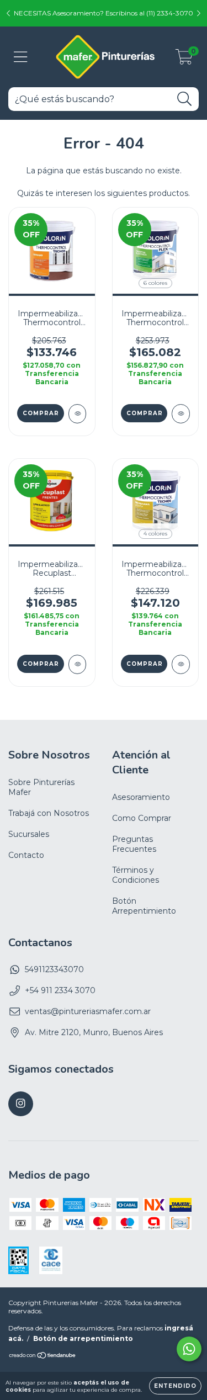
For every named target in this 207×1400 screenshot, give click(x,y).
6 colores (155, 283)
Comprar (41, 413)
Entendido (175, 1386)
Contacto (26, 855)
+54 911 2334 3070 (60, 990)
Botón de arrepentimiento (83, 1338)
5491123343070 (54, 969)
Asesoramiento (141, 797)
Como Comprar (141, 818)
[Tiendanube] (42, 1357)
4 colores (155, 533)
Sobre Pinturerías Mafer (41, 787)
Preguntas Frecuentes (134, 844)
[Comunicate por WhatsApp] (189, 1349)
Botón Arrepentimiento (144, 906)
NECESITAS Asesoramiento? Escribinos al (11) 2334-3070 (103, 13)
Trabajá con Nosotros (48, 813)
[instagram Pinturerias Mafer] (20, 1103)
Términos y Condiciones (135, 875)
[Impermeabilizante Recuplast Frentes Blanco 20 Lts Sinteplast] (77, 664)
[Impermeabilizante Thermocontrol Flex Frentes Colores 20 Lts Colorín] (181, 413)
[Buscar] (185, 99)
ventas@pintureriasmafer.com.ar (88, 1011)
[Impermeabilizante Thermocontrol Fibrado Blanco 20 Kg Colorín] (77, 413)
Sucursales (28, 834)
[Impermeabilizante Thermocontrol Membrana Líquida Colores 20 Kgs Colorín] (181, 664)
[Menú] (20, 57)
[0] (184, 60)
